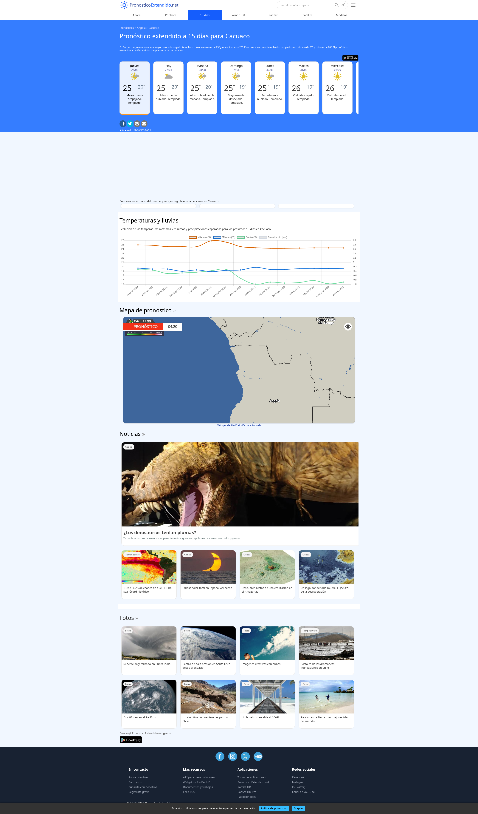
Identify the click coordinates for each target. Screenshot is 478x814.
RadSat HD (244, 787)
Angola (141, 28)
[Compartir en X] (130, 123)
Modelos (341, 15)
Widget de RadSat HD (196, 782)
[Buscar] (337, 6)
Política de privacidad (273, 808)
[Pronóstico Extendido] (149, 5)
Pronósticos (127, 28)
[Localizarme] (343, 6)
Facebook (298, 777)
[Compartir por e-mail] (144, 123)
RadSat (273, 15)
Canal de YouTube (303, 792)
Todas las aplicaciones (252, 777)
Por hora (170, 15)
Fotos (127, 618)
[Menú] (353, 5)
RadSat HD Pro (247, 792)
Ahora (136, 15)
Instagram (298, 782)
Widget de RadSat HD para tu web (239, 425)
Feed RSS (189, 792)
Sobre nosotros (138, 777)
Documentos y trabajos (198, 787)
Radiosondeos (247, 796)
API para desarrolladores (199, 777)
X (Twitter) (298, 787)
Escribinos (135, 782)
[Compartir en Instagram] (137, 123)
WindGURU (239, 15)
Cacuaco (154, 28)
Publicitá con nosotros (142, 787)
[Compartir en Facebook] (123, 123)
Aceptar (298, 808)
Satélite (307, 15)
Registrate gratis (138, 792)
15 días (204, 15)
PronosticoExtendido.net (253, 782)
